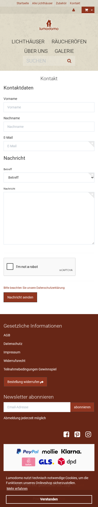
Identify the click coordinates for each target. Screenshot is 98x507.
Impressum (12, 352)
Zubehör (61, 3)
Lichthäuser (28, 41)
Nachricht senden (20, 297)
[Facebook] (68, 434)
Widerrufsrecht (14, 361)
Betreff (8, 169)
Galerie (64, 51)
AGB (7, 335)
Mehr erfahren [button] (17, 488)
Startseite (23, 3)
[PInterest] (78, 434)
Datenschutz (13, 344)
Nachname (12, 118)
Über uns (36, 51)
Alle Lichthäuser (42, 3)
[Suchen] (70, 61)
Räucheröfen (69, 41)
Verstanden (49, 499)
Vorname (10, 99)
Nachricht (9, 188)
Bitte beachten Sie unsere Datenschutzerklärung (34, 287)
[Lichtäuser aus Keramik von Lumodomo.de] (49, 25)
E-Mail (8, 137)
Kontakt (75, 3)
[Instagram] (89, 434)
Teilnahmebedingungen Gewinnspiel (30, 369)
